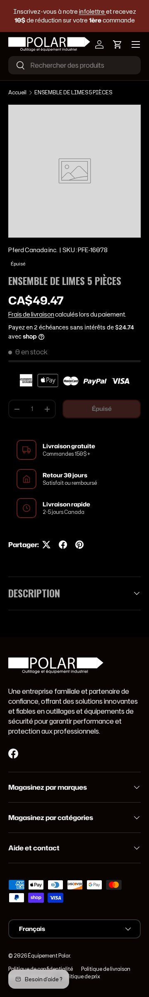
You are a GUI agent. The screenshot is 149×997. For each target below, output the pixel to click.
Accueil (17, 92)
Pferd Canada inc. (33, 250)
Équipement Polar (49, 955)
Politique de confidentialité (40, 968)
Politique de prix (81, 976)
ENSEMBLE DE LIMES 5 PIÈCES (73, 92)
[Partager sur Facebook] (63, 544)
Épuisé (102, 409)
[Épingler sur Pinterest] (79, 544)
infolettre (92, 11)
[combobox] (74, 65)
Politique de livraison (105, 968)
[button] (117, 44)
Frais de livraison (31, 314)
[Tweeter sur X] (46, 544)
